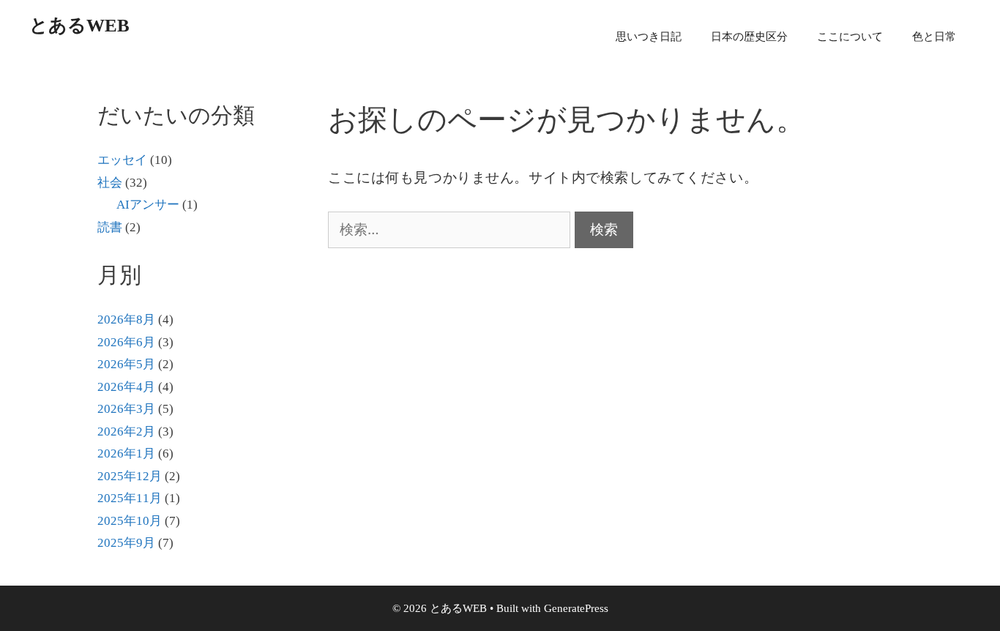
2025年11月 (129, 498)
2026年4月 (126, 387)
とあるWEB (79, 25)
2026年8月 (126, 319)
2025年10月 (129, 521)
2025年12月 (129, 476)
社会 (109, 183)
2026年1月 (126, 453)
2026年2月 (126, 431)
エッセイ (122, 160)
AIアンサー (147, 205)
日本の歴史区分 (749, 36)
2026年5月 (126, 364)
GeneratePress (576, 608)
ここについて (850, 36)
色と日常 (934, 36)
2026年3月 (126, 409)
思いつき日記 (649, 36)
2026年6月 (126, 342)
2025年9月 (126, 543)
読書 (109, 227)
